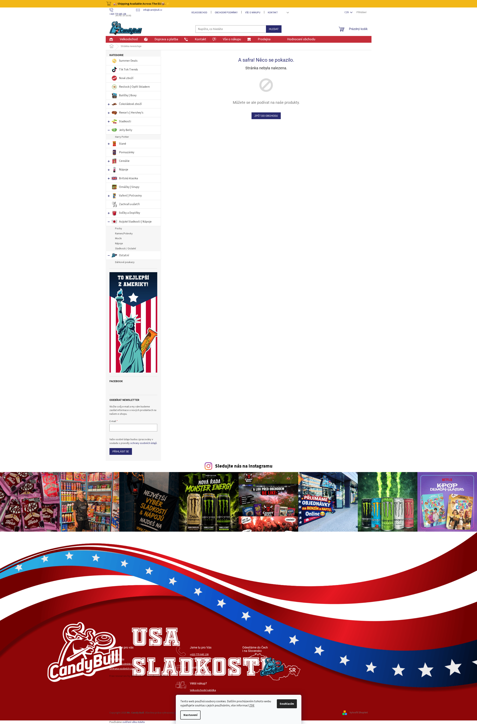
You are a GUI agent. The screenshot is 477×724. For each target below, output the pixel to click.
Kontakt (273, 12)
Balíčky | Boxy (127, 95)
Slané (122, 144)
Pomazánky (126, 152)
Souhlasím (287, 704)
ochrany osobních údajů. (143, 443)
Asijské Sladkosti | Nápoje (135, 222)
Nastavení (190, 715)
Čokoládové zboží (130, 104)
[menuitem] (123, 39)
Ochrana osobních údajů (122, 669)
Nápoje (123, 169)
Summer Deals (128, 61)
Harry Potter (122, 137)
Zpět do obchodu (266, 115)
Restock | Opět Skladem (134, 87)
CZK (346, 12)
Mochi (118, 238)
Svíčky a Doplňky (129, 213)
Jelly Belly (125, 130)
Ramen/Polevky (124, 233)
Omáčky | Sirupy (129, 187)
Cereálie (124, 161)
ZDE (252, 705)
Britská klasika (128, 178)
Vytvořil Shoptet (359, 713)
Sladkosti (125, 121)
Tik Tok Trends (128, 69)
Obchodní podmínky (226, 12)
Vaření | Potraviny (130, 196)
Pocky (118, 228)
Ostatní (124, 255)
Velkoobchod (199, 12)
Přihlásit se (120, 451)
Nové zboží (126, 78)
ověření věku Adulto (133, 722)
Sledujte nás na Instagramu (244, 466)
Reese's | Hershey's (131, 113)
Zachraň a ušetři (129, 204)
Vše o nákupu (252, 12)
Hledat (274, 29)
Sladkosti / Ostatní (125, 248)
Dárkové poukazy (125, 262)
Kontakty (114, 654)
